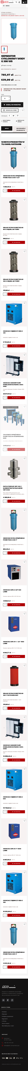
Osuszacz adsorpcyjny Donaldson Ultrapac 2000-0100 (13, 384)
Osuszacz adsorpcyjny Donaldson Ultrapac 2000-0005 (13, 746)
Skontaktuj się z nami (8, 1025)
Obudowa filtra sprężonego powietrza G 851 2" (14, 953)
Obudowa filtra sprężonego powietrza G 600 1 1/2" (14, 176)
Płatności (4, 1014)
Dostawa (4, 1011)
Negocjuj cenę (9, 110)
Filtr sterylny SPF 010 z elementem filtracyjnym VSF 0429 (12, 488)
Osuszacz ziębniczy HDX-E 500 (13, 798)
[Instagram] (12, 1000)
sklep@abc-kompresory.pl (11, 1045)
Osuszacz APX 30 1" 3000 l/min (12, 849)
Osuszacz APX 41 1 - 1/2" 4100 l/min (13, 642)
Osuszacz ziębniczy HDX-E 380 (13, 901)
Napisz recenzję (7, 65)
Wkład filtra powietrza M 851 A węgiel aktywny (13, 228)
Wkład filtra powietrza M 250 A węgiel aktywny (13, 280)
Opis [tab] (7, 128)
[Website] (3, 1000)
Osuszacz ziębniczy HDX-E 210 (13, 332)
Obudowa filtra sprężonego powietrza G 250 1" (14, 539)
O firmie (4, 1021)
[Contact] (7, 1000)
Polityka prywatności (7, 1016)
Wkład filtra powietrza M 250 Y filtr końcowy (13, 694)
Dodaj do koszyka (12, 105)
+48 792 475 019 (8, 1042)
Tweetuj (13, 115)
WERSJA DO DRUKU (20, 121)
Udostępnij (9, 115)
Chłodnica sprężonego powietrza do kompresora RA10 (13, 436)
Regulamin (5, 1018)
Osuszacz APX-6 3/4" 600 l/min (12, 590)
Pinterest (17, 115)
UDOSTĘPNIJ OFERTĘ (5, 121)
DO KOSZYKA (17, 190)
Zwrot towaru (5, 1023)
